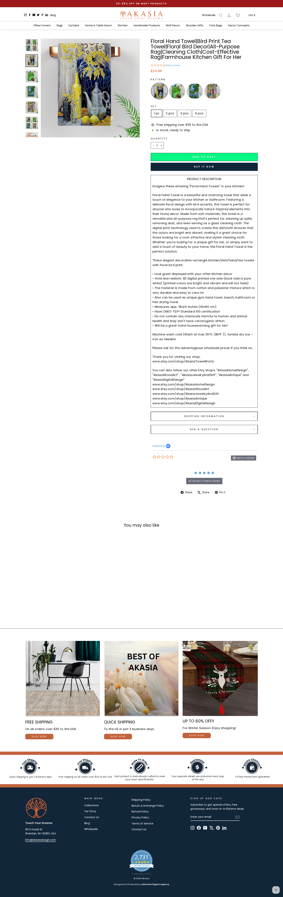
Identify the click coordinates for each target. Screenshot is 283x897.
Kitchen (123, 25)
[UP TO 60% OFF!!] (220, 678)
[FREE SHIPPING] (62, 679)
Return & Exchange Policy (148, 805)
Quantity (159, 138)
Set (154, 106)
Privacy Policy (140, 817)
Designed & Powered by (141, 884)
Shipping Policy (141, 799)
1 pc (157, 113)
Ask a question (204, 429)
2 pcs (170, 113)
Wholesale (208, 15)
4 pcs (199, 113)
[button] (243, 458)
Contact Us (91, 817)
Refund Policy (140, 811)
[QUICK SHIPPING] (141, 679)
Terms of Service (142, 823)
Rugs (60, 25)
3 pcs (184, 113)
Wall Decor (173, 25)
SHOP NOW (39, 736)
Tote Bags (215, 25)
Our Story (90, 811)
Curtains (73, 25)
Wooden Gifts (194, 25)
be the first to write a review (204, 481)
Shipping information (204, 416)
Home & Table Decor (98, 25)
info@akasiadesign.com (40, 840)
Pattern (158, 79)
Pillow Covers (42, 25)
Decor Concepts (238, 25)
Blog (53, 15)
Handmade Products (146, 25)
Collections (91, 805)
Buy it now (204, 166)
